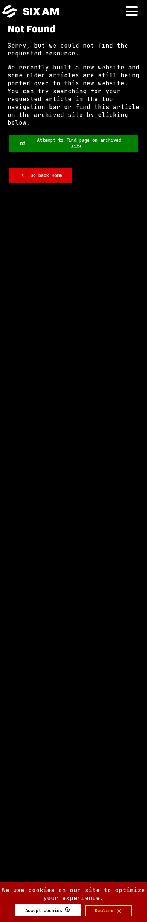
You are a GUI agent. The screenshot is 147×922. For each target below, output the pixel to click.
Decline (105, 911)
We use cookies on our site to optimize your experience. (73, 894)
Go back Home (43, 175)
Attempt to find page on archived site (76, 143)
